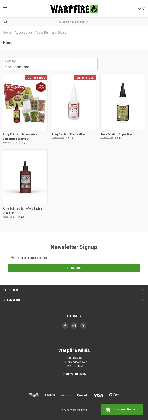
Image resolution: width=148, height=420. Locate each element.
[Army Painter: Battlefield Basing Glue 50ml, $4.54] (25, 177)
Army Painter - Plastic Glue (68, 134)
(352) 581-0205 (76, 374)
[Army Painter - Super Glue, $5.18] (122, 102)
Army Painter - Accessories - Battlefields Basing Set (21, 136)
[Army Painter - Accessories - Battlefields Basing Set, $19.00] (25, 102)
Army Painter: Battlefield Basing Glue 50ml (22, 211)
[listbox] (44, 67)
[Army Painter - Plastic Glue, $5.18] (74, 102)
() (143, 8)
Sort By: (10, 61)
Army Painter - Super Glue (116, 134)
